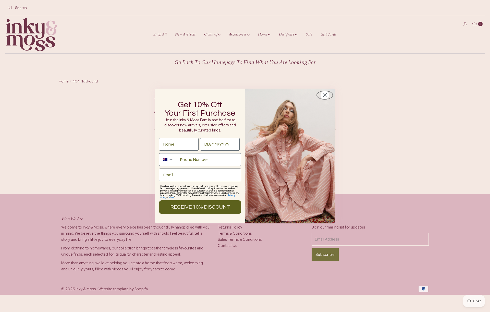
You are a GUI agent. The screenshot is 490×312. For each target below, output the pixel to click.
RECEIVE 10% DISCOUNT (200, 207)
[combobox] (168, 159)
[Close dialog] (324, 95)
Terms (171, 198)
